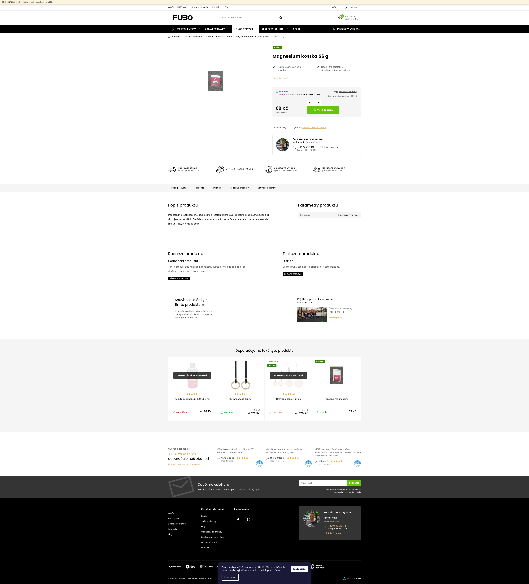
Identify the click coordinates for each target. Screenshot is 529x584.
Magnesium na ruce (348, 215)
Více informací (280, 78)
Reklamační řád (209, 542)
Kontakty (216, 7)
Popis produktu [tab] (179, 187)
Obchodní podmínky (211, 531)
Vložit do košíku (325, 110)
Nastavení (230, 577)
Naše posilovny (208, 521)
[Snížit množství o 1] (309, 103)
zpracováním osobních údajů (347, 492)
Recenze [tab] (200, 187)
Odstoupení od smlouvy (213, 537)
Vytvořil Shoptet (354, 578)
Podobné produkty (239, 187)
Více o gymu (335, 317)
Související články (266, 187)
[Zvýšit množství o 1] (318, 103)
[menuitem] (185, 29)
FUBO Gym (182, 7)
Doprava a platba (200, 7)
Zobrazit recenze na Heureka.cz (184, 464)
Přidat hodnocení (179, 278)
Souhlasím (299, 569)
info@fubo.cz (331, 147)
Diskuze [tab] (217, 187)
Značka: (314, 127)
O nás (171, 7)
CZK (334, 7)
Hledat (280, 17)
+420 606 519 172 (305, 147)
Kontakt (205, 547)
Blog (227, 7)
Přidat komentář (293, 274)
